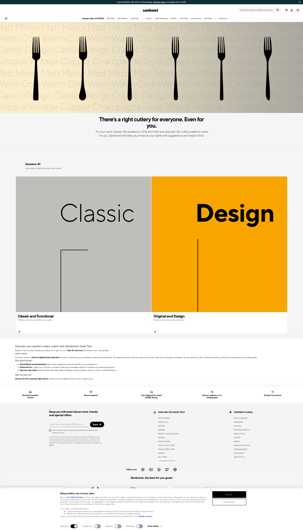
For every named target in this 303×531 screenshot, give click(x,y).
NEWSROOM (238, 422)
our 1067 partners (75, 497)
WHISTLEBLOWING (240, 449)
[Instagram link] (143, 469)
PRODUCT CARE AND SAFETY (168, 434)
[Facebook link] (159, 469)
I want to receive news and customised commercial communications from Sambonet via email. (74, 431)
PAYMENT (161, 437)
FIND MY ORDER (164, 418)
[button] (111, 19)
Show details (153, 526)
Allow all (229, 494)
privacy (51, 445)
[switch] (97, 526)
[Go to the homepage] (150, 10)
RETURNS (161, 426)
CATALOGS (237, 426)
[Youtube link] (151, 469)
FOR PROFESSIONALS (242, 430)
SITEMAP (161, 453)
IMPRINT (237, 441)
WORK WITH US (239, 457)
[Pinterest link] (175, 469)
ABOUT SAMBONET (241, 418)
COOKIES (237, 437)
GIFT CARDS (162, 457)
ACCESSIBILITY (239, 453)
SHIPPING (161, 430)
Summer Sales (159, 2)
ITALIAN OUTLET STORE (166, 445)
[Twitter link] (167, 469)
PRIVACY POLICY (239, 434)
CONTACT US (163, 422)
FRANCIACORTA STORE (166, 449)
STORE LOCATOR (164, 441)
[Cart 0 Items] (297, 10)
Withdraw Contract (167, 461)
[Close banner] (299, 2)
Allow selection (229, 502)
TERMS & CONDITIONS (242, 445)
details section (145, 516)
